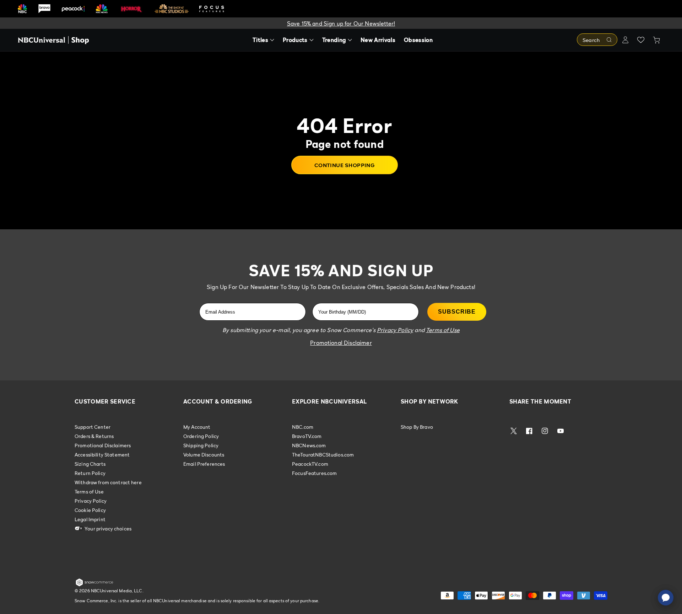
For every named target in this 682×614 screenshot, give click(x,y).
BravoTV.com (307, 436)
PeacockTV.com (310, 464)
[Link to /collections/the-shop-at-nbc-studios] (172, 8)
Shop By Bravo (417, 427)
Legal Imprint (90, 519)
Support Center (92, 427)
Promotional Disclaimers (103, 445)
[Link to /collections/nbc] (22, 8)
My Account (196, 427)
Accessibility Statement (102, 455)
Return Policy (90, 473)
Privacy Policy (91, 501)
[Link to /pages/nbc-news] (101, 8)
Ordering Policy (201, 436)
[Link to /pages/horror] (131, 8)
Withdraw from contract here (108, 482)
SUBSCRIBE (457, 312)
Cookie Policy (90, 510)
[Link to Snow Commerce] (94, 584)
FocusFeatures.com (314, 473)
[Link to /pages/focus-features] (211, 8)
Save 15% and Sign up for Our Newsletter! (341, 23)
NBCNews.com (309, 445)
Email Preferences (204, 464)
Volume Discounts (203, 455)
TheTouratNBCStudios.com (323, 455)
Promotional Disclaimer (341, 342)
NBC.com (302, 427)
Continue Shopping (344, 165)
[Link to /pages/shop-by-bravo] (44, 8)
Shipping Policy (200, 445)
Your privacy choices (107, 528)
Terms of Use (89, 491)
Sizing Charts (90, 464)
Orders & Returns (94, 436)
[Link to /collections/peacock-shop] (73, 8)
